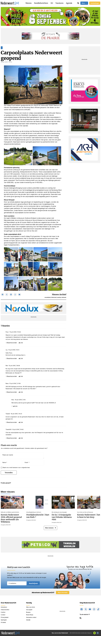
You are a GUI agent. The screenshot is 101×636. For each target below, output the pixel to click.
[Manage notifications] (97, 633)
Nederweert (54, 297)
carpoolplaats (48, 297)
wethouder (63, 297)
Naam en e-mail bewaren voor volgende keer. (16, 467)
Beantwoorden (12, 343)
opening (59, 297)
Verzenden (9, 473)
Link (21, 343)
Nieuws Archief (59, 294)
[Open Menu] (86, 3)
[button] (2, 294)
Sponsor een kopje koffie (80, 566)
